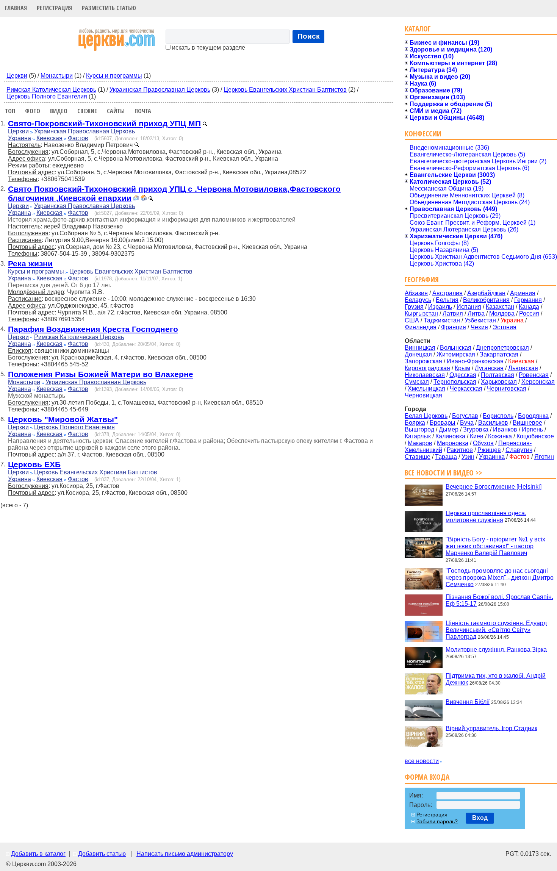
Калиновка (450, 436)
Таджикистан (442, 320)
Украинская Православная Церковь (160, 89)
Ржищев (489, 450)
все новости (422, 761)
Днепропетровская (502, 347)
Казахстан (500, 306)
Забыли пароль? (437, 821)
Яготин (544, 456)
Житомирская (456, 354)
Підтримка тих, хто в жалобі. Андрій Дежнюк (496, 679)
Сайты (116, 111)
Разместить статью (109, 8)
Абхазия (416, 293)
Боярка (415, 422)
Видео (58, 111)
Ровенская (534, 375)
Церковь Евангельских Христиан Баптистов (285, 89)
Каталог (418, 28)
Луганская (489, 368)
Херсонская (538, 381)
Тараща (446, 456)
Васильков (493, 422)
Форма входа (427, 777)
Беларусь (418, 300)
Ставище (417, 456)
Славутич (518, 450)
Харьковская (499, 381)
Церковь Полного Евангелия (46, 96)
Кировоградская (427, 368)
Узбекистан (480, 320)
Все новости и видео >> (443, 473)
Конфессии (423, 133)
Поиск (308, 36)
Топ (10, 111)
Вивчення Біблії (468, 702)
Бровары (442, 422)
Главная (16, 8)
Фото (32, 111)
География (422, 279)
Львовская (523, 368)
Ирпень (532, 429)
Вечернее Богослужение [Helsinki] (493, 486)
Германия (528, 300)
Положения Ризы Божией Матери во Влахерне (100, 374)
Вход (480, 818)
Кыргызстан (421, 313)
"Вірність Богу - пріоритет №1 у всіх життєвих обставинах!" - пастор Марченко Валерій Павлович (495, 546)
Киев (476, 436)
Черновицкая (423, 395)
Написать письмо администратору (184, 854)
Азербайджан (486, 293)
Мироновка (452, 443)
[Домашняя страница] (144, 198)
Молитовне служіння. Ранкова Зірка (496, 649)
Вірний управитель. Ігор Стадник (491, 728)
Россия (529, 313)
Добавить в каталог (38, 854)
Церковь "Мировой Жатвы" (63, 419)
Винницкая (420, 347)
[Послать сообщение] (136, 198)
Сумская (417, 381)
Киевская (49, 138)
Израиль (440, 306)
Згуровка (475, 429)
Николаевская (425, 375)
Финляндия (421, 327)
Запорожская (423, 361)
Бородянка (533, 416)
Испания (469, 306)
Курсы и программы (114, 75)
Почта (143, 111)
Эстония (504, 327)
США (412, 320)
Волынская (455, 347)
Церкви (16, 75)
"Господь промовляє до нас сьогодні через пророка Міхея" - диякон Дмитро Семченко (500, 577)
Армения (522, 293)
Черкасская (466, 388)
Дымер (448, 429)
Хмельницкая (426, 388)
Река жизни (30, 263)
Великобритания (486, 300)
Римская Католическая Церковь (51, 89)
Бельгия (447, 300)
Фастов (78, 138)
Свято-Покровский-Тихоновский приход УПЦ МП (104, 123)
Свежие (87, 111)
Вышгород (419, 429)
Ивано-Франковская (475, 361)
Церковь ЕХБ (34, 464)
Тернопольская (454, 381)
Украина (19, 138)
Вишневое (527, 422)
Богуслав (465, 416)
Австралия (447, 293)
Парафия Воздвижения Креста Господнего (93, 329)
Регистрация (54, 8)
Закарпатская (499, 354)
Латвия (453, 313)
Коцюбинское (535, 436)
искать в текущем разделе (208, 47)
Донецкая (418, 354)
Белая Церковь (426, 416)
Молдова (502, 313)
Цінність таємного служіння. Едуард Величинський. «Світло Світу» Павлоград (496, 630)
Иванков (505, 429)
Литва (476, 313)
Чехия (479, 327)
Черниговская (506, 388)
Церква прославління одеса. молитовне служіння (486, 516)
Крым (462, 368)
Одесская (462, 375)
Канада (529, 306)
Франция (453, 327)
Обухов (483, 443)
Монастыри (57, 75)
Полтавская (497, 375)
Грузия (414, 306)
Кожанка (500, 436)
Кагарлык (418, 436)
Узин (468, 456)
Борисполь (498, 416)
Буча (467, 422)
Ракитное (460, 450)
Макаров (420, 443)
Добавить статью (102, 854)
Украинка (492, 456)
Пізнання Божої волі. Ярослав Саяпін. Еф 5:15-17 (499, 600)
